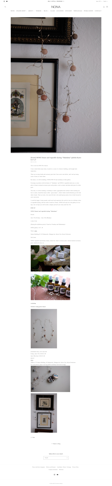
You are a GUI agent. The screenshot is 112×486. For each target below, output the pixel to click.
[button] (5, 6)
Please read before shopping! (38, 467)
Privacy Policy (75, 467)
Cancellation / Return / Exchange (64, 467)
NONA (54, 483)
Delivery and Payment (51, 467)
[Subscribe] (66, 457)
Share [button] (33, 437)
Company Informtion (53, 469)
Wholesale (61, 469)
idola (35, 231)
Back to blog (56, 443)
